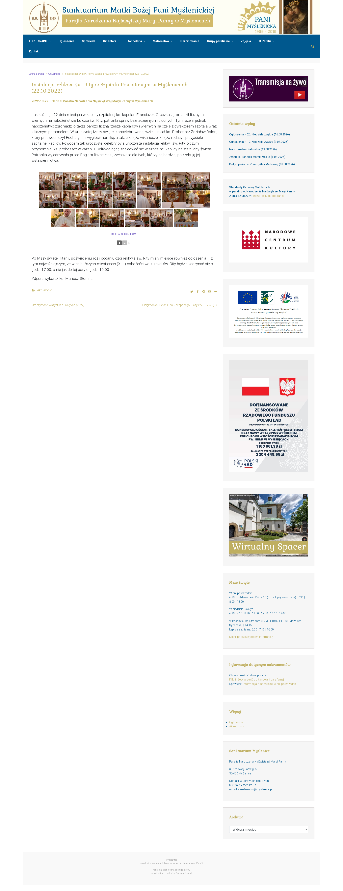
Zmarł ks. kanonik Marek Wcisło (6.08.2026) (257, 157)
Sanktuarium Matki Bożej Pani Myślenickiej (138, 9)
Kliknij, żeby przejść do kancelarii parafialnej (256, 679)
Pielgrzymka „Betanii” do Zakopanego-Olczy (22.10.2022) (178, 305)
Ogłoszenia (236, 722)
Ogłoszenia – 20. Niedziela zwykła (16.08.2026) (259, 134)
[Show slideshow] (124, 234)
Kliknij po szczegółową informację (251, 637)
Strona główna (36, 73)
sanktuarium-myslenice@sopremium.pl (171, 873)
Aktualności (54, 73)
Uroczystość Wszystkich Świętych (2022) (58, 305)
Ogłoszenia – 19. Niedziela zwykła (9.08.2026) (258, 142)
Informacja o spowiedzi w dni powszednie (269, 684)
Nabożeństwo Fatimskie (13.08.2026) (253, 149)
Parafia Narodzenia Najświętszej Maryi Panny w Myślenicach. (108, 101)
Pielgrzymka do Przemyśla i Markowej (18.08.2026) (262, 164)
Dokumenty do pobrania (268, 196)
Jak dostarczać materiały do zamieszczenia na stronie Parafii (171, 863)
